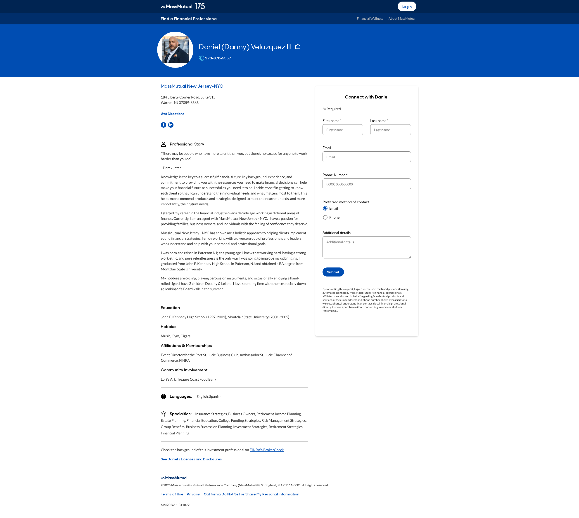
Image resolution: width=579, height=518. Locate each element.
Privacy (193, 494)
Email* (328, 147)
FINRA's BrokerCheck (267, 450)
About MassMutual (402, 18)
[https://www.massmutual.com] (183, 6)
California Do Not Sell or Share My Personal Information (251, 494)
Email (333, 208)
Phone (334, 217)
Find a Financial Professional (189, 18)
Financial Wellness (370, 18)
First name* (332, 120)
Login (407, 6)
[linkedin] (170, 124)
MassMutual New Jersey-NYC (192, 85)
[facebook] (163, 124)
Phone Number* (336, 174)
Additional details (337, 232)
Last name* (379, 120)
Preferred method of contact (346, 201)
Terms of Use (172, 494)
